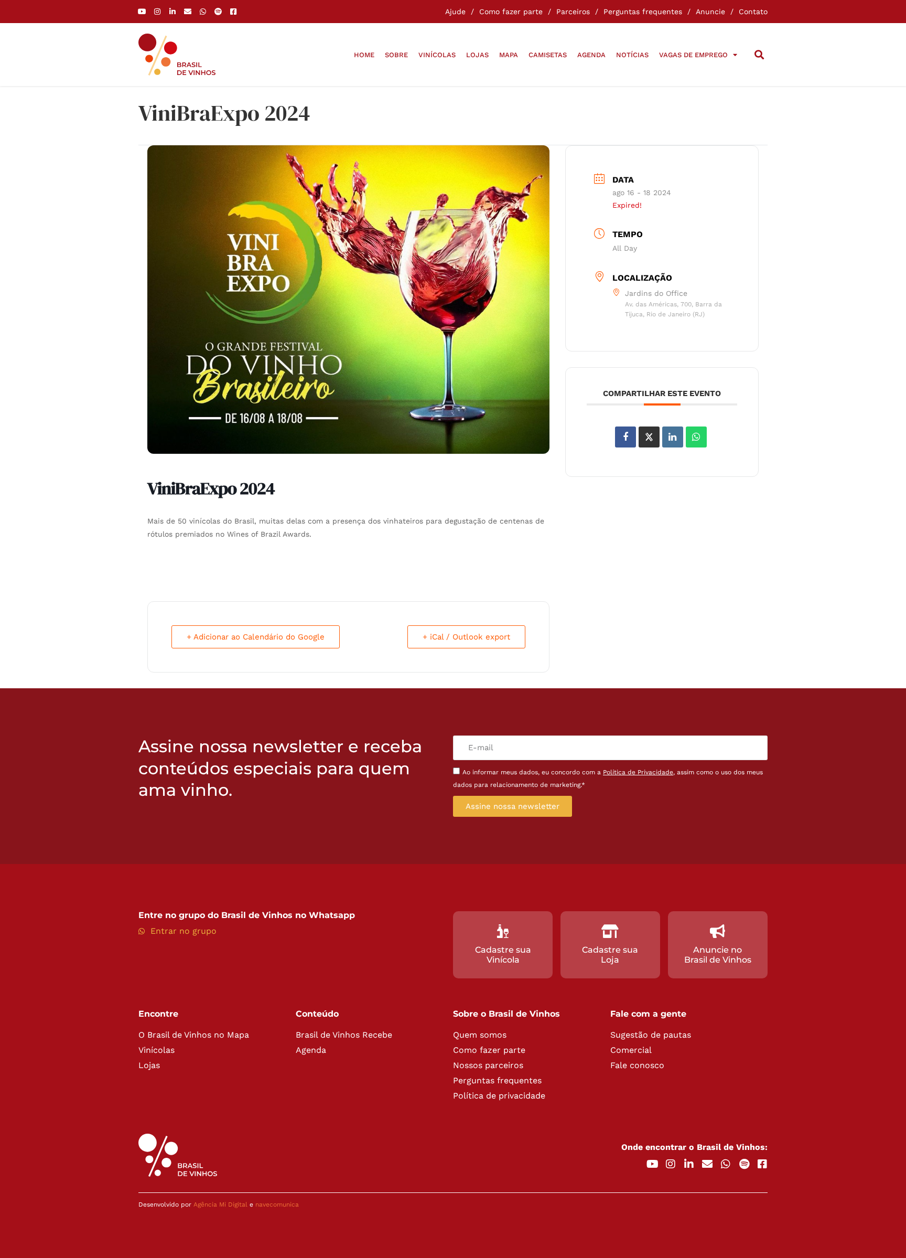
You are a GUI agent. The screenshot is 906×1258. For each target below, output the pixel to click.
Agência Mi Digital (220, 1204)
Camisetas (547, 55)
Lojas (477, 55)
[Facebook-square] (233, 11)
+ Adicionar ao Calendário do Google (256, 637)
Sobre (396, 55)
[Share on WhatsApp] (696, 437)
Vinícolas (437, 55)
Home (364, 55)
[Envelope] (187, 11)
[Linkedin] (672, 437)
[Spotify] (218, 11)
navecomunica (277, 1204)
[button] (759, 54)
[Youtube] (142, 11)
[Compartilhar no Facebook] (625, 437)
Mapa (508, 55)
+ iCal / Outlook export (466, 637)
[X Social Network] (649, 437)
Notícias (632, 55)
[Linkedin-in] (172, 11)
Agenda (591, 55)
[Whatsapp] (203, 11)
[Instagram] (157, 11)
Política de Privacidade (638, 772)
